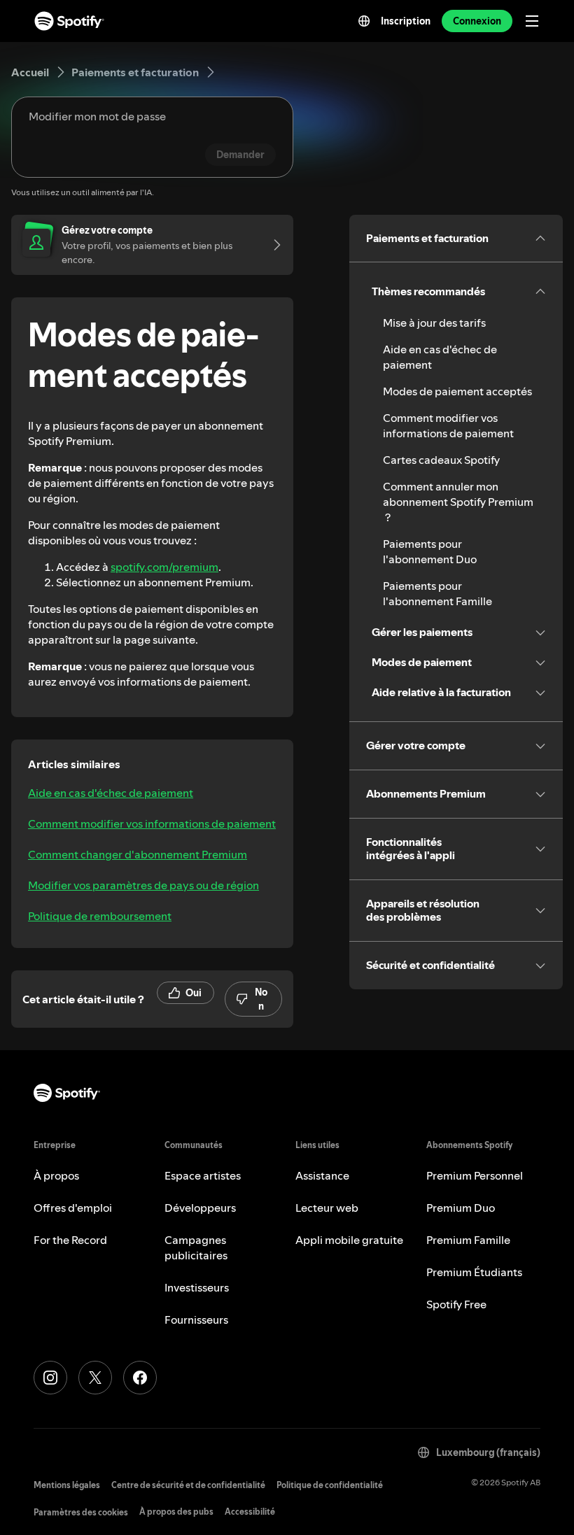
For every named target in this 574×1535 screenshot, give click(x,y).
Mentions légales (67, 1485)
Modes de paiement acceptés (457, 391)
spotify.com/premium (164, 566)
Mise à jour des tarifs (434, 322)
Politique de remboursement (100, 916)
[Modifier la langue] (364, 21)
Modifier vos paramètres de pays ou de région (143, 885)
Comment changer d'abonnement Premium (137, 854)
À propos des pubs (176, 1512)
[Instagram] (50, 1377)
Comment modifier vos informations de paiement (152, 823)
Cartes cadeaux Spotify (441, 459)
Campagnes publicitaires (195, 1247)
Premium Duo (460, 1207)
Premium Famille (468, 1239)
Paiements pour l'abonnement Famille (437, 593)
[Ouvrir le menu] (532, 21)
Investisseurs (196, 1287)
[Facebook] (140, 1377)
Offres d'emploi (73, 1207)
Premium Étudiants (474, 1272)
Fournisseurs (196, 1319)
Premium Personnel (474, 1175)
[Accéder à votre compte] (272, 245)
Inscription (405, 21)
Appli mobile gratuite (349, 1239)
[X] (95, 1377)
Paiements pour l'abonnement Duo (430, 551)
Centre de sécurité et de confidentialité (188, 1485)
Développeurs (200, 1207)
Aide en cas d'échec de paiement (110, 792)
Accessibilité (250, 1512)
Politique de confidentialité (329, 1485)
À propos (56, 1175)
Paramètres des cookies (81, 1512)
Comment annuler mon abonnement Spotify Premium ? (458, 502)
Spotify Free (456, 1304)
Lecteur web (326, 1207)
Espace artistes (202, 1175)
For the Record (70, 1239)
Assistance (322, 1175)
